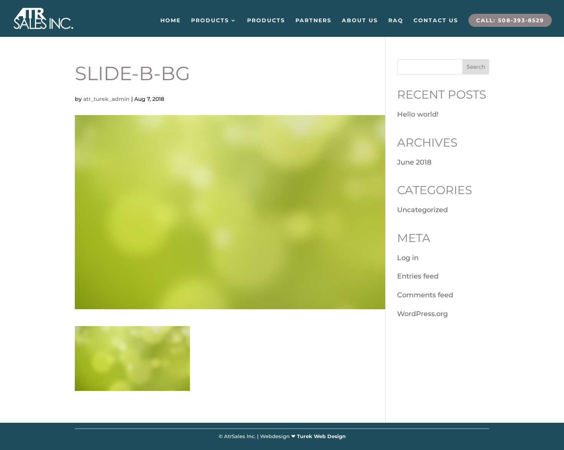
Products (210, 21)
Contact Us (436, 21)
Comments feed (425, 295)
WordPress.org (422, 314)
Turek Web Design (321, 436)
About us (360, 21)
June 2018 (414, 162)
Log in (408, 258)
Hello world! (418, 114)
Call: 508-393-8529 (510, 20)
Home (170, 21)
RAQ (395, 21)
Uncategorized (422, 210)
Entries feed (418, 276)
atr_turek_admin (106, 99)
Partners (313, 21)
